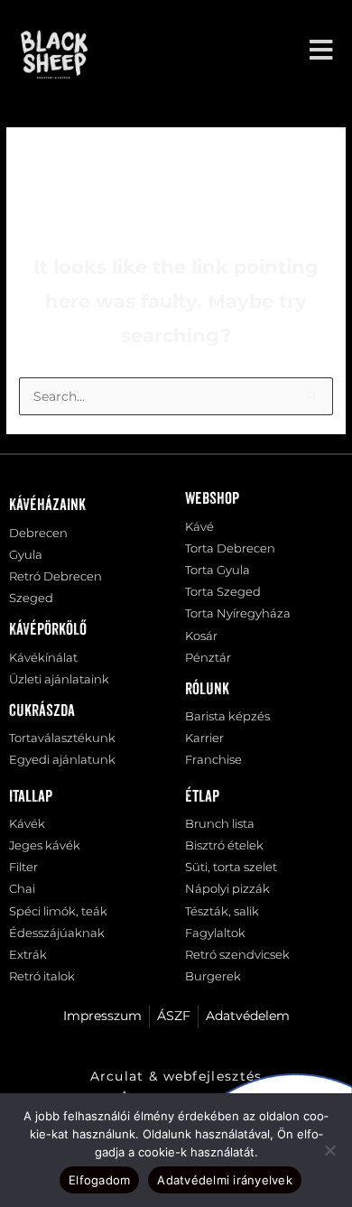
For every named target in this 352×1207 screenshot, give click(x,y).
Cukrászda (42, 711)
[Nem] (329, 1150)
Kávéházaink (47, 505)
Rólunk (207, 690)
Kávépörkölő (48, 630)
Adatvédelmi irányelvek (224, 1180)
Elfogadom (99, 1180)
